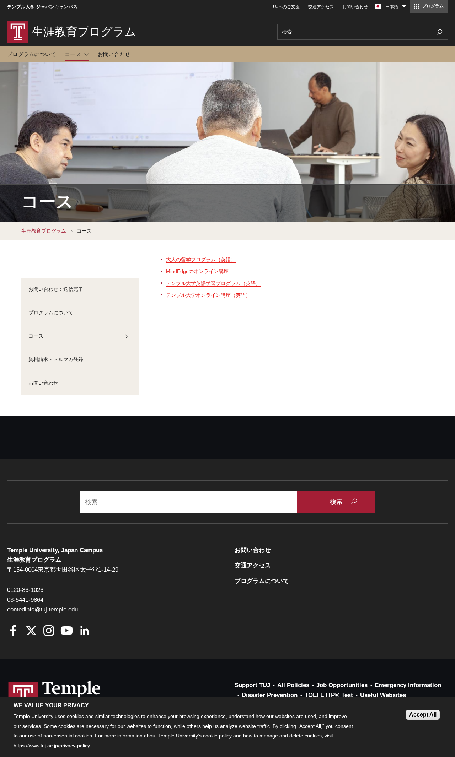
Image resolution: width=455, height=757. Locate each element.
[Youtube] (66, 631)
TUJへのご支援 (285, 6)
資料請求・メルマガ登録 (55, 359)
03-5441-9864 (25, 600)
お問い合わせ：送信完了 (55, 289)
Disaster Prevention (270, 695)
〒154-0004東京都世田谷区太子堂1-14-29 (62, 569)
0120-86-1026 (25, 590)
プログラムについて (31, 54)
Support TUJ (252, 685)
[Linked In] (84, 631)
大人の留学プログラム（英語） (201, 259)
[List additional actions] (404, 8)
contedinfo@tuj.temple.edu (42, 609)
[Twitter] (31, 631)
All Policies (293, 685)
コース (73, 54)
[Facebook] (13, 631)
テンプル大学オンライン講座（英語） (208, 295)
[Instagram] (49, 631)
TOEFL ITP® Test (329, 695)
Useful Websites (383, 695)
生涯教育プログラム (43, 231)
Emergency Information (408, 685)
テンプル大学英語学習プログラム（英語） (213, 283)
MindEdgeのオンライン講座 (197, 271)
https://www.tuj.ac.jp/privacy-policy (52, 745)
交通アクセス (321, 6)
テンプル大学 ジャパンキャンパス (42, 6)
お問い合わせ (355, 6)
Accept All (423, 715)
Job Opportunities (342, 685)
